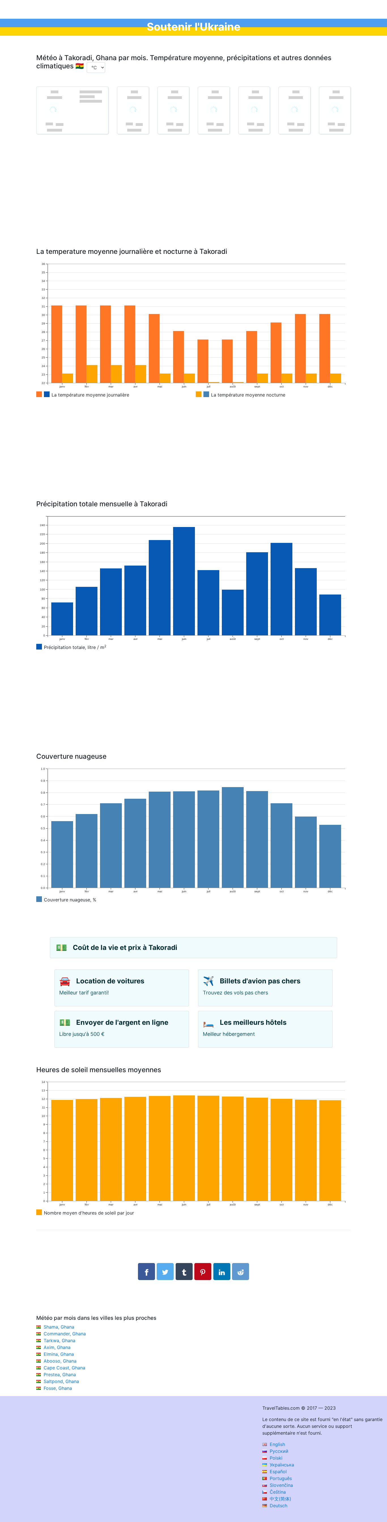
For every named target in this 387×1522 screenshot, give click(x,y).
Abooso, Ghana (60, 1361)
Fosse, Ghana (58, 1388)
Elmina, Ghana (59, 1354)
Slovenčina (280, 1485)
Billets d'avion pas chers (260, 981)
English (276, 1444)
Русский (278, 1451)
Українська (281, 1465)
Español (277, 1471)
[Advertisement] (193, 199)
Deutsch (277, 1505)
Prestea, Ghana (60, 1374)
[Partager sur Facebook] (146, 1271)
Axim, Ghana (57, 1347)
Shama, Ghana (59, 1327)
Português (280, 1478)
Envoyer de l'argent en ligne (122, 1022)
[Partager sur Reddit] (240, 1271)
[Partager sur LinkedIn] (221, 1271)
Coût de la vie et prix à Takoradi (125, 947)
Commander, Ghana (65, 1334)
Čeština (277, 1492)
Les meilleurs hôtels (253, 1022)
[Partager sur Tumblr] (184, 1271)
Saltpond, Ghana (61, 1381)
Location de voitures (110, 981)
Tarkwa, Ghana (59, 1340)
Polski (275, 1458)
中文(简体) (279, 1499)
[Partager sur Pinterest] (202, 1271)
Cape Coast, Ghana (64, 1368)
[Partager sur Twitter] (165, 1271)
